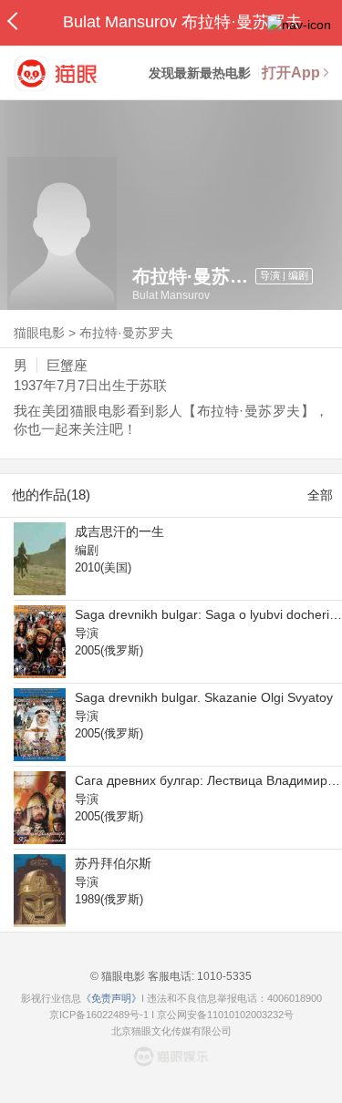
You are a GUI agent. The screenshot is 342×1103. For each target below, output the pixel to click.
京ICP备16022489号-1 (99, 1014)
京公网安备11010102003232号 (225, 1014)
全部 (320, 495)
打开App (291, 72)
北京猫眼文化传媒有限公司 (171, 1031)
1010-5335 (223, 976)
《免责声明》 (111, 998)
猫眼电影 (39, 332)
